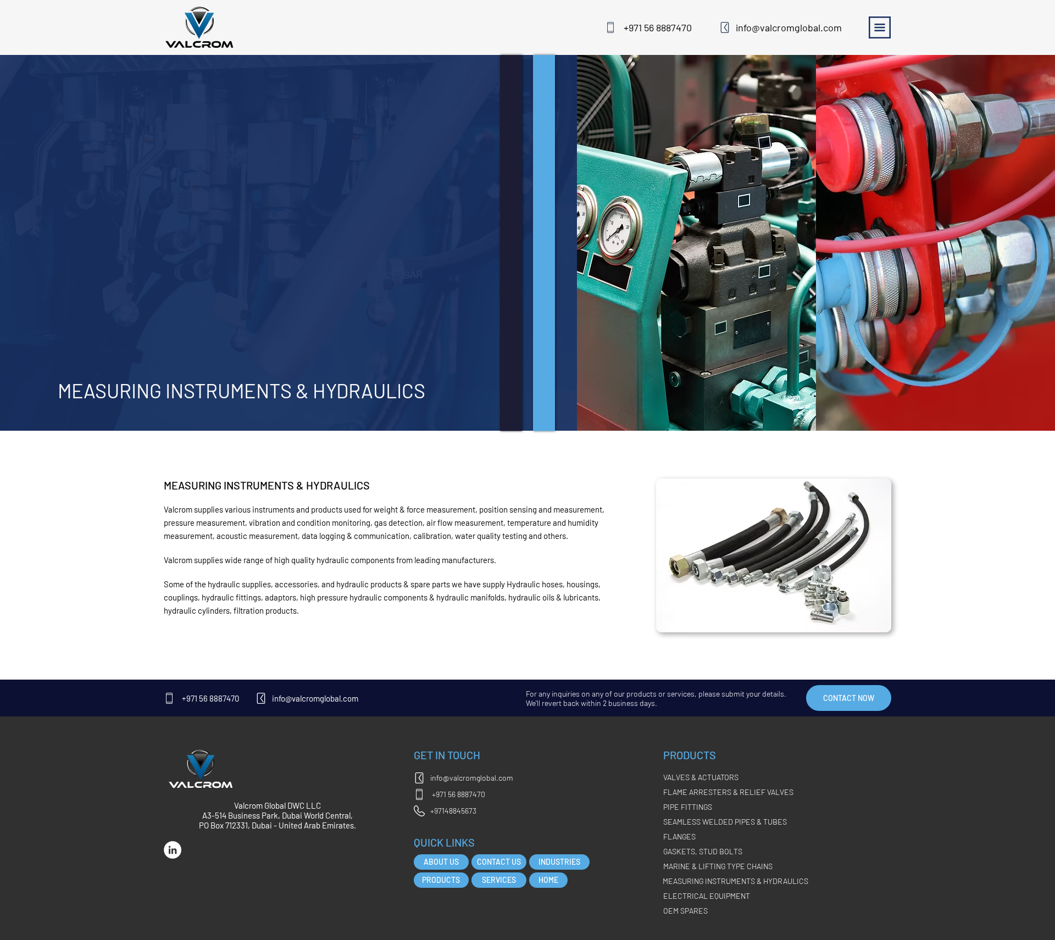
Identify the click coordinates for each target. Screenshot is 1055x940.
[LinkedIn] (172, 850)
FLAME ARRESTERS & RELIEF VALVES (728, 792)
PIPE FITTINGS (687, 806)
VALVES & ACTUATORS (700, 777)
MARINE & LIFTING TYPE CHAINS (718, 866)
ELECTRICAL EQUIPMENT (706, 895)
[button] (849, 698)
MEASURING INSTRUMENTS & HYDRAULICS (735, 881)
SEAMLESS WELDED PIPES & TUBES (725, 821)
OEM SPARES (685, 910)
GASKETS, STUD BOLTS (702, 851)
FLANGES (679, 836)
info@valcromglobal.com (789, 27)
